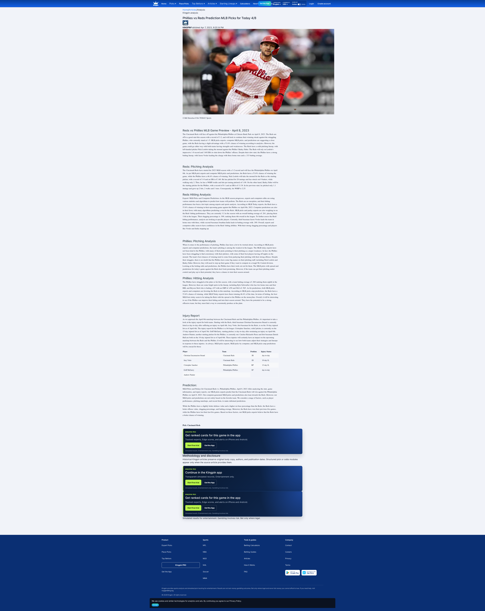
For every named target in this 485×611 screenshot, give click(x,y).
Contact (288, 545)
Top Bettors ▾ (198, 3)
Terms (287, 565)
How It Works (249, 565)
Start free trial (193, 445)
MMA (205, 578)
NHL (205, 565)
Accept (155, 605)
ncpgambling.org (167, 591)
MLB (205, 558)
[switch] (298, 4)
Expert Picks (167, 545)
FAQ (245, 572)
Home (163, 4)
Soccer (206, 572)
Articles (192, 9)
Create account (324, 4)
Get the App (264, 3)
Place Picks (184, 4)
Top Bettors (166, 558)
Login (311, 4)
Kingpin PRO (180, 565)
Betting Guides (250, 552)
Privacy (288, 558)
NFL (204, 545)
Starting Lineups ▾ (228, 3)
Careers (288, 552)
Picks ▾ (172, 3)
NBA (205, 552)
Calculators (245, 4)
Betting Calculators (252, 545)
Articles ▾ (212, 3)
